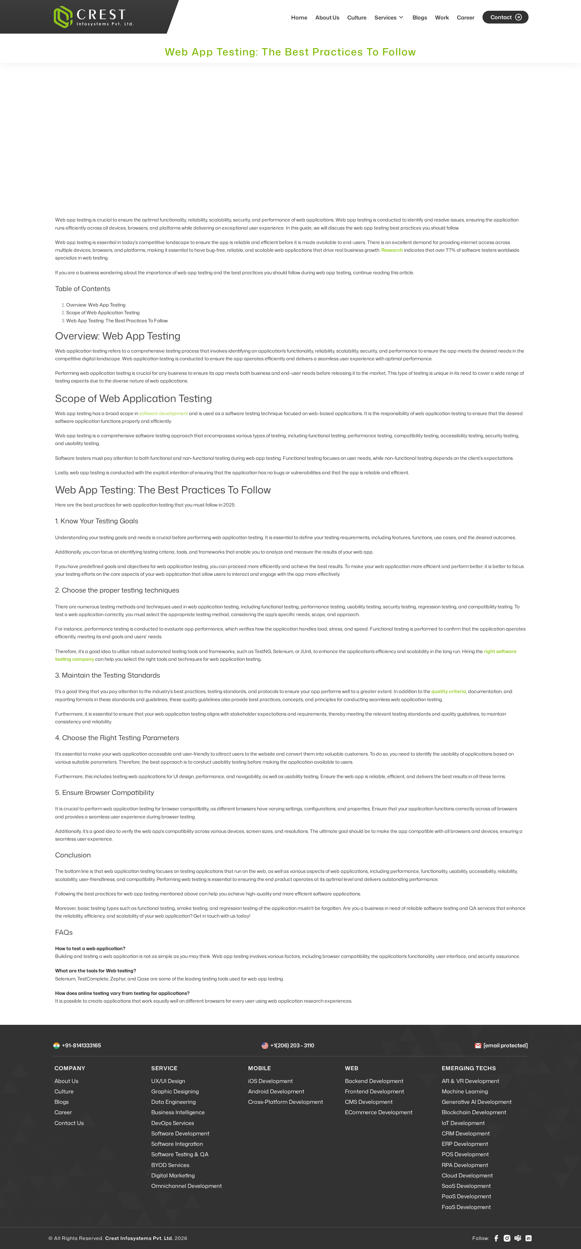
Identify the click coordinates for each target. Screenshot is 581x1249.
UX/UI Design (168, 1081)
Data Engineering (173, 1101)
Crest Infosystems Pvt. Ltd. (139, 1238)
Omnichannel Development (186, 1186)
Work (442, 17)
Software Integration (177, 1143)
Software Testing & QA (179, 1154)
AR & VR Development (470, 1081)
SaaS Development (466, 1186)
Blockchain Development (474, 1112)
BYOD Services (170, 1165)
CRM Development (466, 1133)
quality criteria (448, 691)
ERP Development (465, 1143)
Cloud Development (467, 1175)
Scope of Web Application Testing (103, 312)
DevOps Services (172, 1123)
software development (163, 413)
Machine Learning (465, 1091)
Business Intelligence (178, 1112)
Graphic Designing (175, 1091)
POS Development (465, 1154)
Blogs (420, 17)
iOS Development (270, 1081)
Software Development (180, 1133)
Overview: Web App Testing (95, 304)
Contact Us (69, 1123)
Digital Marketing (173, 1175)
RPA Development (465, 1165)
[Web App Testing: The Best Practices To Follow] (290, 139)
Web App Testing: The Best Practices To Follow (117, 320)
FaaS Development (466, 1207)
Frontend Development (374, 1091)
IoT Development (463, 1123)
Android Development (276, 1091)
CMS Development (369, 1101)
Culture (356, 17)
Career (465, 17)
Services (385, 17)
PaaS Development (466, 1196)
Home (299, 17)
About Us (327, 17)
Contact (501, 17)
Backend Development (374, 1081)
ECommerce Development (379, 1112)
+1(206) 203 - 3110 (292, 1045)
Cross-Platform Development (285, 1101)
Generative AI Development (477, 1101)
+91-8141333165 (81, 1045)
